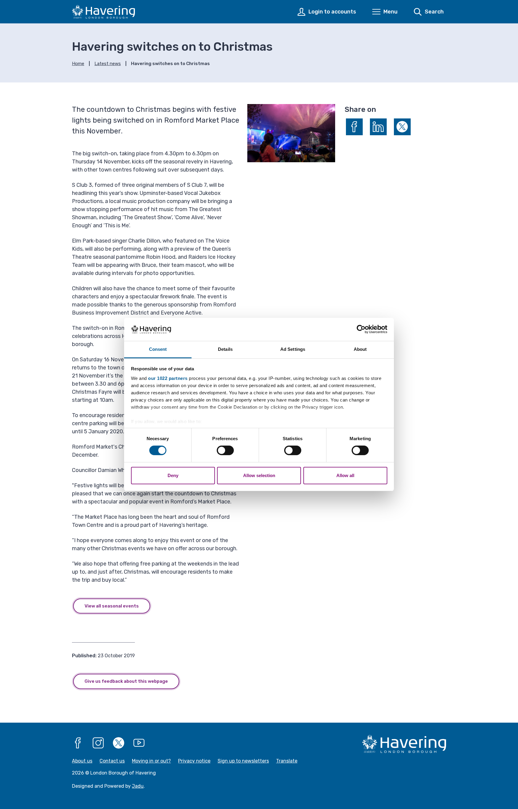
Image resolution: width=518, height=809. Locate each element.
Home (78, 63)
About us (82, 761)
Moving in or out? (151, 761)
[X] (118, 743)
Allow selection (259, 475)
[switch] (225, 450)
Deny (173, 475)
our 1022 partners (168, 378)
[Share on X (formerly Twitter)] (402, 126)
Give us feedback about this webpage (126, 681)
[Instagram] (98, 743)
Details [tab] (225, 349)
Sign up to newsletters (243, 761)
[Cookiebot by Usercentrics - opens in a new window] (361, 329)
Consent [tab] (158, 349)
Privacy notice (194, 761)
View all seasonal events (112, 606)
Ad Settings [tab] (292, 349)
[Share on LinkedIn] (378, 126)
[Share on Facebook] (354, 126)
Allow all (345, 475)
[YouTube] (139, 743)
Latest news (107, 63)
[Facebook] (78, 743)
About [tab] (360, 349)
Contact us (112, 761)
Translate (286, 761)
